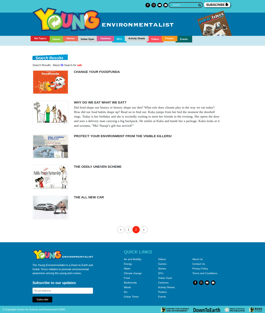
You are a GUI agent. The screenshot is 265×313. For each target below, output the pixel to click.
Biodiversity (130, 282)
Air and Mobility (132, 259)
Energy (128, 263)
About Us (197, 259)
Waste (127, 287)
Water (127, 268)
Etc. (126, 292)
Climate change (133, 273)
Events (184, 39)
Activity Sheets (136, 38)
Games (56, 39)
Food (127, 277)
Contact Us (198, 263)
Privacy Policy (200, 268)
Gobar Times (131, 296)
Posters (169, 38)
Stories (70, 38)
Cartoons (105, 38)
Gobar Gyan (87, 39)
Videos (155, 39)
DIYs (119, 39)
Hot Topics (40, 38)
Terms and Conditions (204, 273)
